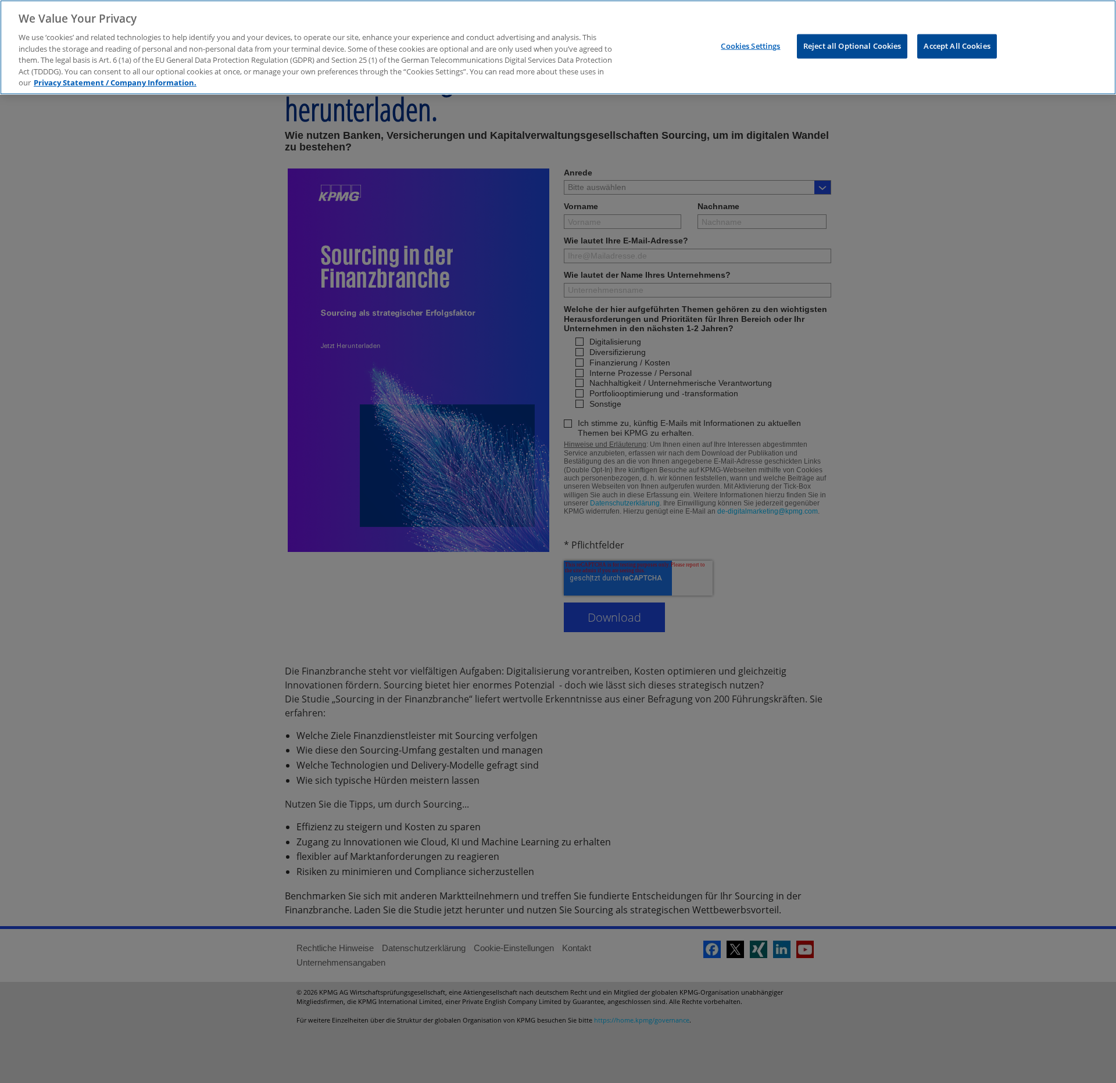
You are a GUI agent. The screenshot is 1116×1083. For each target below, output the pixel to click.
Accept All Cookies (957, 46)
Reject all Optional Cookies (852, 46)
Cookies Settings (750, 46)
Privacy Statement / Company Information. (115, 82)
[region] (558, 47)
